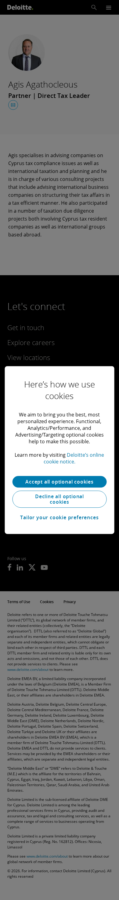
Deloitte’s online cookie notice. (74, 458)
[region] (59, 450)
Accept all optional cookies (59, 481)
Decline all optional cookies (59, 499)
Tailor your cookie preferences (59, 517)
